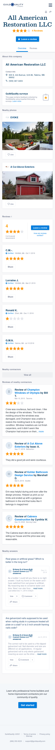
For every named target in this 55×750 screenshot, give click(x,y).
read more (38, 588)
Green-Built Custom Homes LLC (23, 570)
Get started (27, 705)
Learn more (16, 101)
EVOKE (14, 117)
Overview (22, 48)
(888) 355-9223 (16, 741)
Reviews (33, 48)
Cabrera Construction (26, 518)
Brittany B (17, 569)
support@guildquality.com (35, 741)
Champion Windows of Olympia (27, 391)
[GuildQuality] (13, 5)
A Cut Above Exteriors (22, 166)
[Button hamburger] (50, 5)
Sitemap (29, 736)
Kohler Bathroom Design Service (31, 473)
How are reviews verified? (40, 234)
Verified (10, 253)
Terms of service (30, 734)
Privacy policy (44, 734)
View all (27, 374)
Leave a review (29, 39)
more (41, 431)
